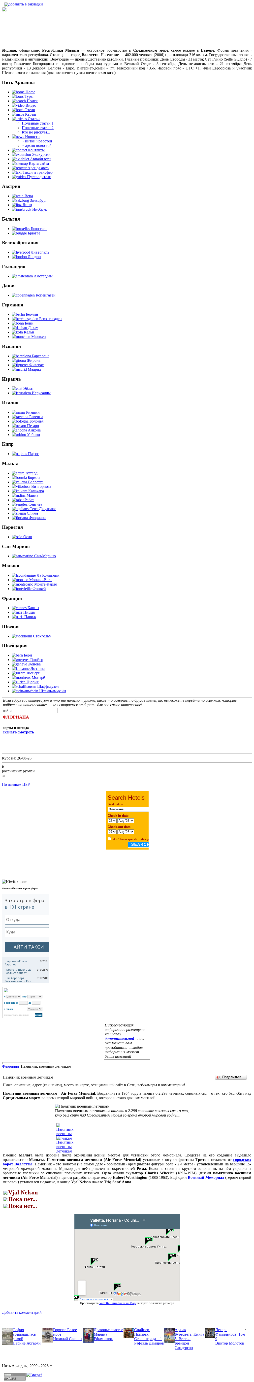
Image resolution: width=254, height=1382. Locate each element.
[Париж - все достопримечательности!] (51, 43)
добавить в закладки (25, 4)
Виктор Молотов (229, 1343)
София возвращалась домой (24, 1334)
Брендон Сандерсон (184, 1345)
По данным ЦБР (16, 784)
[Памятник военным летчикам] (64, 1151)
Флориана (10, 1066)
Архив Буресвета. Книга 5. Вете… (189, 1334)
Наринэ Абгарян (27, 1343)
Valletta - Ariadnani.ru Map (117, 1303)
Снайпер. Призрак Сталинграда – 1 (148, 1334)
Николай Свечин (67, 1339)
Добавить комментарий (22, 1312)
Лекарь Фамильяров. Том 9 (230, 1334)
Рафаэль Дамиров (149, 1343)
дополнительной (119, 1038)
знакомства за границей (16, 1015)
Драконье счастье (108, 1330)
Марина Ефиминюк (103, 1336)
